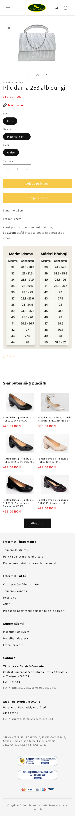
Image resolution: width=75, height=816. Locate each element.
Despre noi (10, 597)
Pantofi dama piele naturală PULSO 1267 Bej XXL (53, 460)
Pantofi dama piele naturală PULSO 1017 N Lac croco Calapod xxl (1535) (18, 503)
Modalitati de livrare (16, 632)
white (11, 152)
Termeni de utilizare (16, 550)
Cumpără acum (37, 198)
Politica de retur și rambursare (23, 556)
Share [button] (10, 356)
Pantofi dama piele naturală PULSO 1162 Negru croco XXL (18, 460)
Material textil (16, 136)
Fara (10, 121)
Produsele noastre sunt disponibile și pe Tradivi (34, 611)
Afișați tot (37, 523)
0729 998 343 (11, 682)
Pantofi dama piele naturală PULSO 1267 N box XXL (18, 419)
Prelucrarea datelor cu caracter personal (29, 563)
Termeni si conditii (15, 591)
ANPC (6, 604)
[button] (8, 7)
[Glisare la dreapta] (46, 74)
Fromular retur (13, 645)
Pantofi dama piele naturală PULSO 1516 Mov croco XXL (53, 501)
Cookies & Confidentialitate (21, 584)
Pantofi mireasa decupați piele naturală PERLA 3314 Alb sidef (54, 419)
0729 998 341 (11, 713)
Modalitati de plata (15, 638)
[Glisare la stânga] (28, 74)
